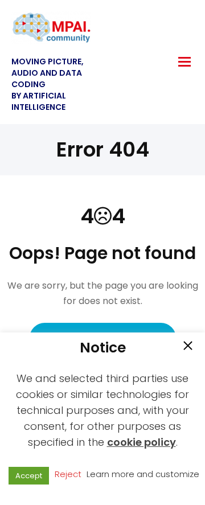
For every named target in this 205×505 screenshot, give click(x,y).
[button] (188, 346)
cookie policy (141, 442)
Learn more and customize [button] (143, 474)
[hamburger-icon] (184, 62)
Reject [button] (68, 474)
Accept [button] (28, 475)
